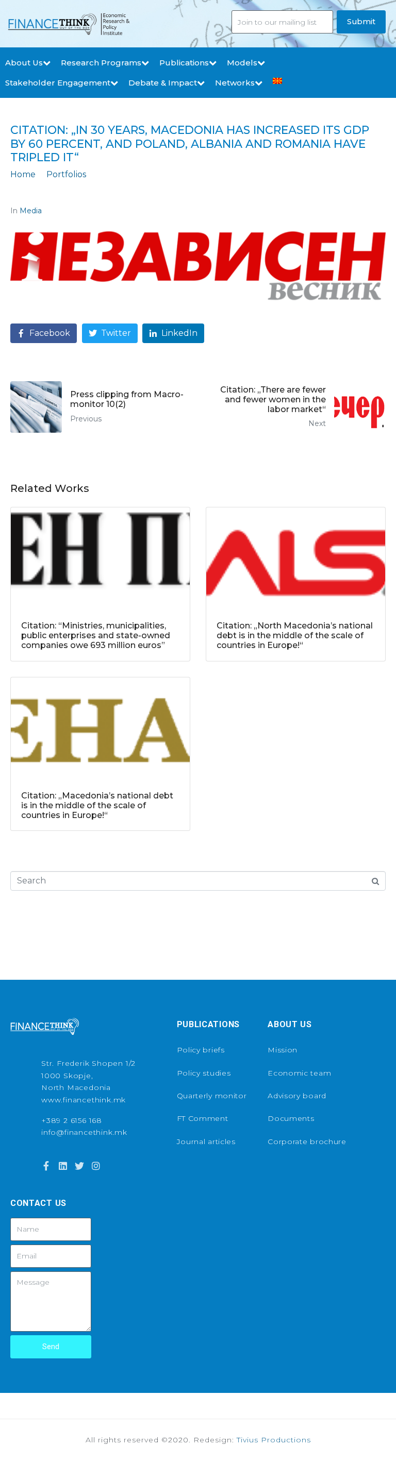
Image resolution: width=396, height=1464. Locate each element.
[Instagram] (96, 1165)
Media (31, 210)
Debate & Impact (162, 83)
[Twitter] (79, 1165)
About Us (24, 62)
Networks (235, 83)
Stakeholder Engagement (57, 83)
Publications (184, 62)
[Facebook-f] (46, 1165)
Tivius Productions (274, 1439)
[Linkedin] (62, 1165)
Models (242, 62)
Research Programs (101, 62)
